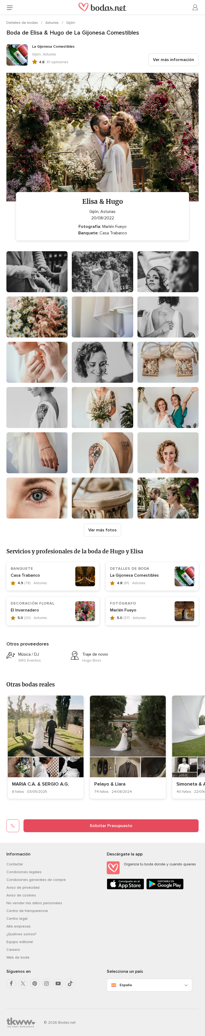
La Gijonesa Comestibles (134, 575)
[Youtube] (58, 983)
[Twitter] (23, 983)
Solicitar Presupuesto (111, 825)
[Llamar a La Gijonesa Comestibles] (12, 825)
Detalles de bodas (22, 22)
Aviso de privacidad (23, 887)
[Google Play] (165, 888)
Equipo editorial (19, 942)
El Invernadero (25, 610)
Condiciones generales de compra (36, 879)
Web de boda (17, 957)
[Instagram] (46, 983)
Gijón (70, 22)
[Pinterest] (35, 983)
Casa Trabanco (25, 575)
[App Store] (125, 888)
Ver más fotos (102, 530)
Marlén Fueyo (123, 610)
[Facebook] (11, 983)
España (126, 985)
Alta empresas (18, 926)
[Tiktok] (70, 983)
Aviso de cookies (21, 895)
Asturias (52, 22)
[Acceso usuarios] (195, 7)
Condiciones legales (24, 872)
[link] (46, 747)
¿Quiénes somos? (21, 934)
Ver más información (173, 59)
